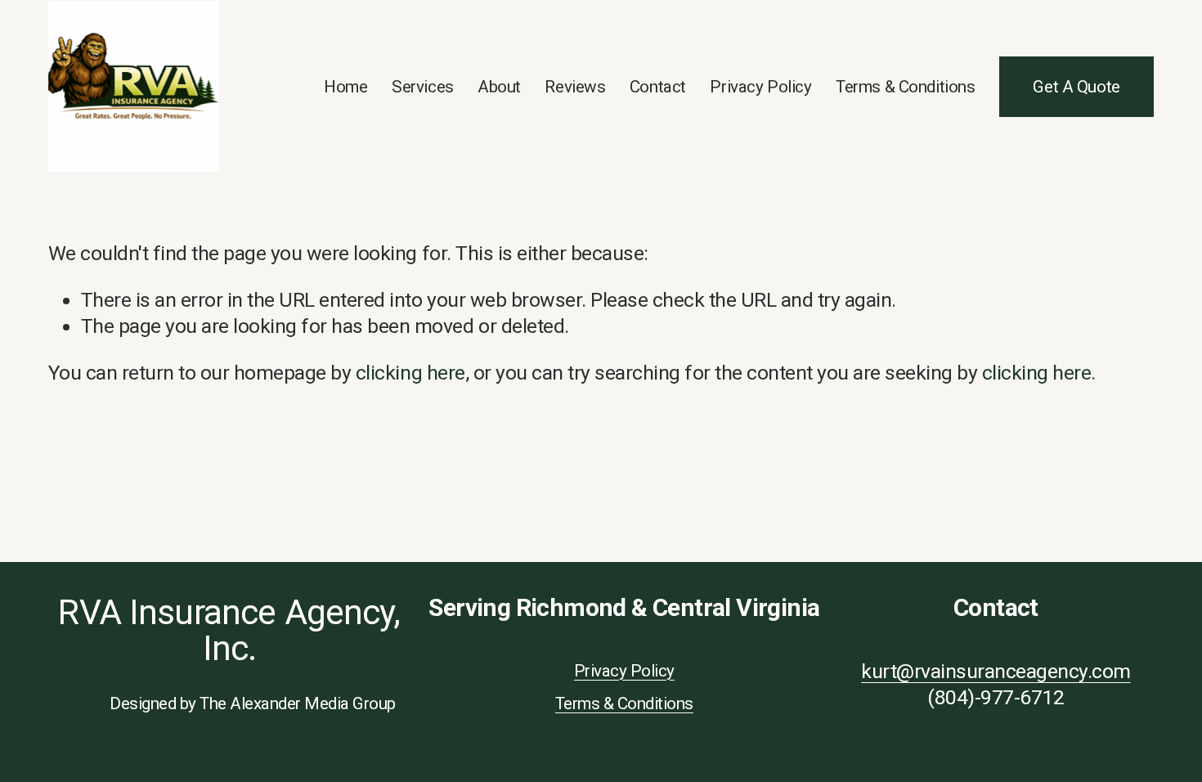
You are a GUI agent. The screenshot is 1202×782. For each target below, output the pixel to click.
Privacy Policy (760, 87)
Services (423, 87)
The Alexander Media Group (298, 703)
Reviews (575, 87)
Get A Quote (1076, 87)
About (499, 87)
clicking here (410, 372)
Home (345, 87)
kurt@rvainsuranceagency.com (996, 671)
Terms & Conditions (906, 87)
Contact (658, 87)
